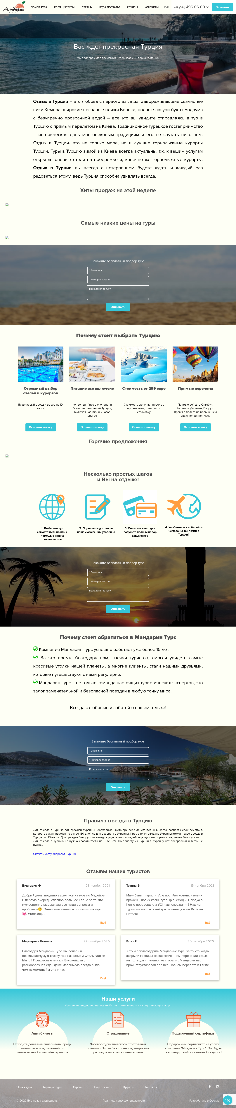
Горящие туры (64, 7)
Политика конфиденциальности (124, 1100)
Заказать (222, 7)
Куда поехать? (109, 7)
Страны (87, 7)
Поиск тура (39, 7)
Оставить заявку (40, 427)
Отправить (118, 307)
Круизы (132, 7)
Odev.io (214, 1100)
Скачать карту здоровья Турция (54, 854)
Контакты (152, 7)
